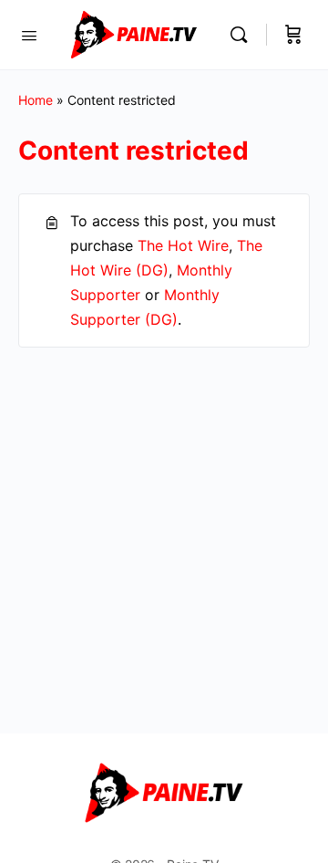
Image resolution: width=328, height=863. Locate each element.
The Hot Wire (183, 245)
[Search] (243, 34)
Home (35, 100)
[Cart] (293, 34)
